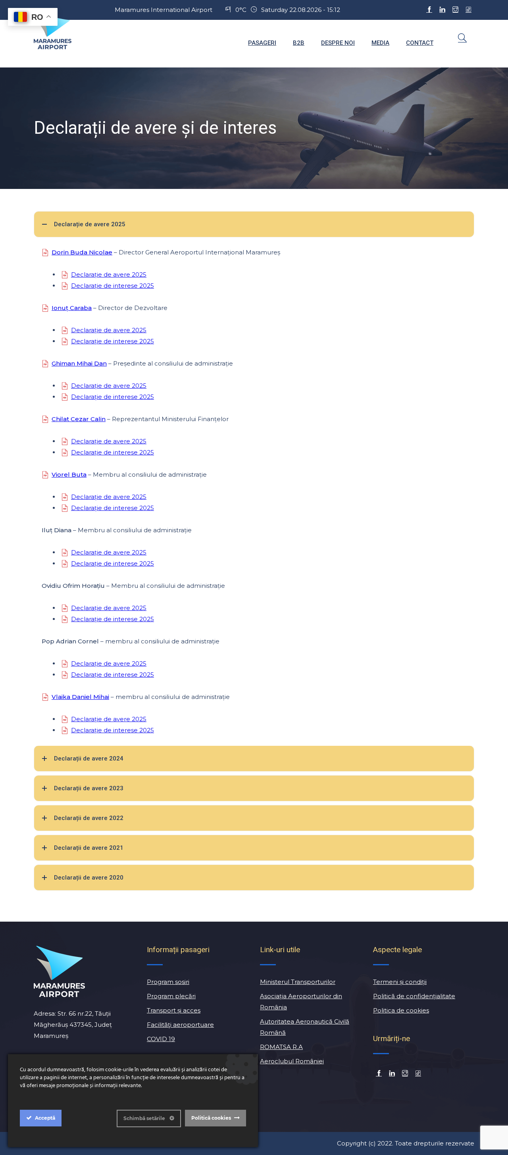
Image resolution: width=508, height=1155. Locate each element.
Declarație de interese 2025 (112, 285)
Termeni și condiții (400, 982)
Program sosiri (168, 982)
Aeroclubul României (292, 1061)
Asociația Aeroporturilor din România (301, 1001)
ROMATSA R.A (281, 1047)
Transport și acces (173, 1010)
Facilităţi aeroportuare (180, 1024)
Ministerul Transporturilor (297, 982)
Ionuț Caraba (72, 308)
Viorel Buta (69, 474)
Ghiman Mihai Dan (79, 363)
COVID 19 (161, 1039)
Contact (419, 42)
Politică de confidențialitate (414, 996)
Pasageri (262, 42)
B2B (298, 42)
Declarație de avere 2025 (108, 274)
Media (380, 42)
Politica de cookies (401, 1010)
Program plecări (171, 996)
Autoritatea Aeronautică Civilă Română (304, 1027)
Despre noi (338, 42)
